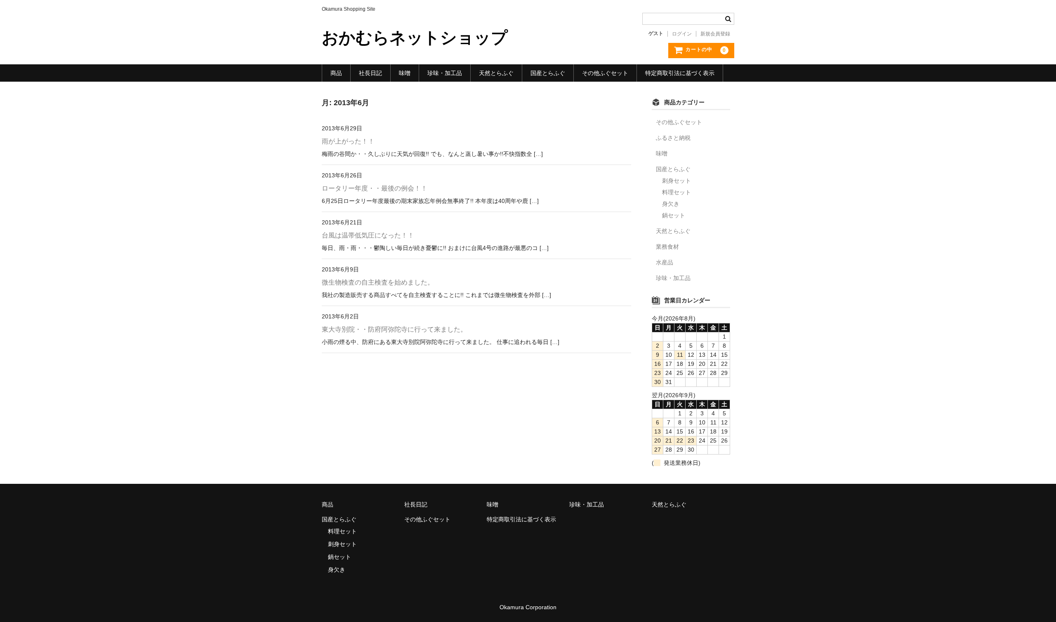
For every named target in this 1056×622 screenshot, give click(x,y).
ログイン (682, 34)
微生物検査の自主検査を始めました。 (378, 282)
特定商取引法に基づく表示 (679, 73)
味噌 (404, 73)
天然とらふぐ (496, 73)
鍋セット (673, 215)
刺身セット (676, 180)
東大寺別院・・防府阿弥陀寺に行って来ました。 (394, 329)
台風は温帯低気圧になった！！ (368, 235)
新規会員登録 (715, 34)
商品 (336, 73)
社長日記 (370, 73)
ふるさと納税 (673, 137)
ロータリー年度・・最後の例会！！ (374, 188)
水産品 (664, 262)
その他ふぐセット (605, 73)
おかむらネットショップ (415, 37)
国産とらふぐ (547, 73)
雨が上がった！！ (348, 141)
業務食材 (667, 246)
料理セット (676, 192)
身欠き (670, 203)
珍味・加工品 (444, 73)
